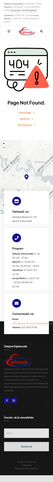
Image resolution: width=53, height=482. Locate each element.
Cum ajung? (15, 10)
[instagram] (14, 400)
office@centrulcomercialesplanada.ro (32, 323)
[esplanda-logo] (26, 28)
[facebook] (7, 400)
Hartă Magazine (29, 10)
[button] (26, 177)
